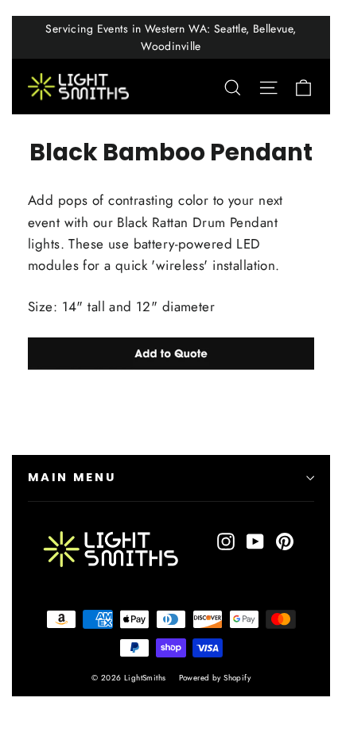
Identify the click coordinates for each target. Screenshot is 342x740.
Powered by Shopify (215, 678)
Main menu (71, 477)
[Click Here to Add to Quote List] (171, 353)
